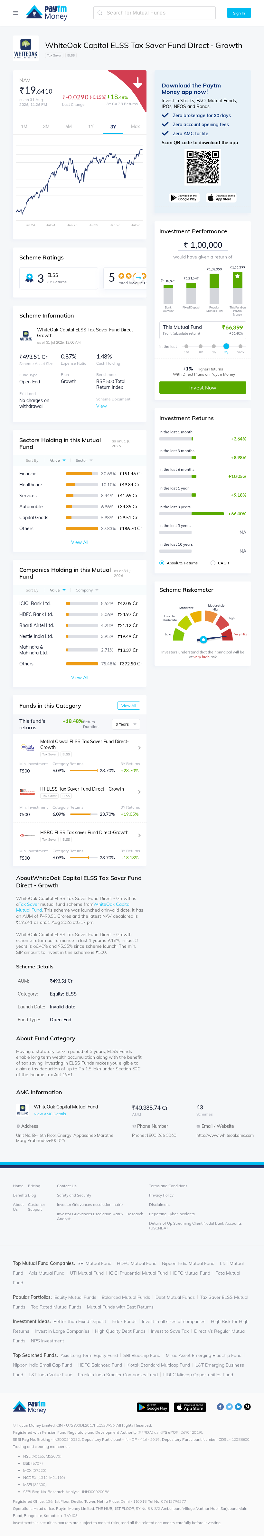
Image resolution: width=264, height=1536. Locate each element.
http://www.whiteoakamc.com (222, 1135)
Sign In (239, 13)
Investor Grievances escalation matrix (90, 1204)
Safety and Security (74, 1195)
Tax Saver (29, 904)
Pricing (34, 1185)
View (101, 406)
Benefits (20, 1195)
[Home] (44, 13)
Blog (32, 1195)
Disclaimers (159, 1204)
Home (18, 1185)
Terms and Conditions (168, 1185)
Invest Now (202, 387)
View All (128, 705)
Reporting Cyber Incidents (172, 1213)
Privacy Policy (161, 1195)
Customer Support (36, 1207)
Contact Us (67, 1185)
